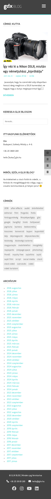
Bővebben (8, 95)
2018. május (12, 435)
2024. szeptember (15, 363)
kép (6, 236)
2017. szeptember (15, 455)
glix (38, 218)
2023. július (12, 409)
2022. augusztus (14, 412)
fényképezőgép (28, 218)
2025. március (13, 344)
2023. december (14, 393)
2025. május (12, 337)
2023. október (13, 399)
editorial (8, 213)
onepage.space (23, 250)
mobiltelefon (24, 246)
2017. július (11, 458)
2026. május (12, 298)
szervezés (21, 264)
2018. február (12, 439)
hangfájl (16, 222)
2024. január (12, 390)
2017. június (12, 461)
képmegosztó (16, 236)
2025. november (14, 318)
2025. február (13, 347)
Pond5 (7, 255)
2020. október (13, 419)
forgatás (24, 213)
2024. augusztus (14, 367)
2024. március (13, 383)
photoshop (37, 250)
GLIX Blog (19, 5)
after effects (16, 208)
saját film (8, 259)
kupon (29, 232)
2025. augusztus (14, 327)
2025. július (12, 331)
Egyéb (32, 76)
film (16, 213)
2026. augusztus (14, 288)
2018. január (12, 442)
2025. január (12, 350)
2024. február (13, 386)
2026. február (13, 308)
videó (31, 264)
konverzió (19, 232)
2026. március (13, 305)
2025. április (12, 341)
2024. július (12, 370)
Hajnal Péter (21, 76)
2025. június (12, 334)
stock (39, 259)
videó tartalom (11, 269)
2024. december (14, 354)
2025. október (13, 321)
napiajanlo (9, 250)
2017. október (13, 452)
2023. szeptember (15, 403)
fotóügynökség (11, 218)
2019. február (13, 432)
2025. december (14, 314)
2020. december (14, 416)
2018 (6, 208)
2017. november (14, 448)
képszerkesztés (32, 236)
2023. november (14, 396)
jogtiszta (8, 227)
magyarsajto (10, 246)
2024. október (13, 360)
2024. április (12, 380)
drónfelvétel (37, 208)
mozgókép (37, 246)
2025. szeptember (15, 324)
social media (29, 259)
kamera (18, 227)
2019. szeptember (15, 426)
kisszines (8, 232)
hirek (25, 222)
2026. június (12, 295)
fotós (33, 213)
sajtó (39, 255)
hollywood (34, 222)
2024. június (12, 373)
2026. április (12, 301)
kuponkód (39, 232)
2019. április (12, 429)
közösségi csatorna (24, 241)
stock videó (9, 264)
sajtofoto (30, 255)
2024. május (12, 377)
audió (27, 208)
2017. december (14, 445)
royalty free (18, 255)
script (18, 259)
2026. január (12, 311)
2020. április (12, 422)
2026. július (12, 292)
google (7, 222)
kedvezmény (30, 227)
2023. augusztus (14, 406)
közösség (8, 241)
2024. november (14, 357)
